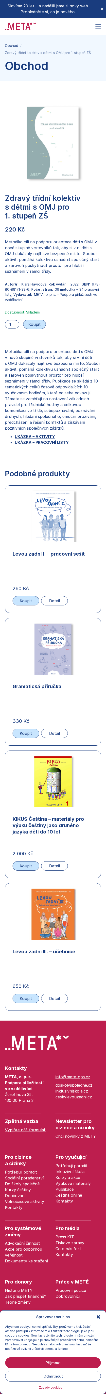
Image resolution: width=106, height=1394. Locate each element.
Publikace (64, 1189)
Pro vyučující (71, 1157)
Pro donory (18, 1282)
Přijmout (53, 1362)
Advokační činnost (22, 1243)
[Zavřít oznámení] (102, 9)
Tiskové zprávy (69, 1242)
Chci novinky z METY (75, 1136)
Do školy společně (22, 1183)
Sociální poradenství (24, 1177)
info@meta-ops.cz (72, 1076)
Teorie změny (18, 1302)
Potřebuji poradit (21, 1172)
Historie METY (19, 1290)
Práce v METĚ (72, 1282)
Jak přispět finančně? (25, 1296)
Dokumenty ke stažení (26, 1260)
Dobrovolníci (67, 1296)
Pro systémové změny (23, 1231)
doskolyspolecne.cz (73, 1085)
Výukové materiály (73, 1183)
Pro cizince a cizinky (18, 1160)
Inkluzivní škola (70, 1171)
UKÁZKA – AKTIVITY (35, 436)
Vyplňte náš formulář (25, 1129)
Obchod (11, 45)
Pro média (67, 1228)
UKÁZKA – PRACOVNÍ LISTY (42, 442)
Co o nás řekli (68, 1248)
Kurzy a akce (67, 1177)
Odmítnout (53, 1376)
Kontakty (16, 1068)
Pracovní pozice (70, 1290)
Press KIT (64, 1236)
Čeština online (68, 1195)
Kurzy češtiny (18, 1189)
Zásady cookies (50, 1387)
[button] (98, 1316)
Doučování (15, 1195)
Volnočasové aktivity (24, 1201)
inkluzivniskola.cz (71, 1091)
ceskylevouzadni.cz (73, 1096)
